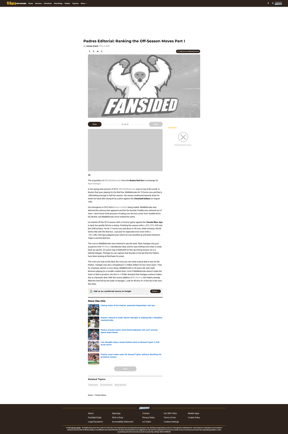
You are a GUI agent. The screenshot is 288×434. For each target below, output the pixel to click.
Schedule (48, 3)
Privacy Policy (148, 417)
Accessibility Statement (122, 422)
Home (90, 395)
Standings (58, 3)
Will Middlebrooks (112, 180)
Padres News (93, 385)
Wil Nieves (137, 277)
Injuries (75, 3)
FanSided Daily (94, 417)
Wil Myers (106, 246)
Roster (67, 3)
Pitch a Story (117, 417)
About (90, 413)
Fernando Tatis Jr (106, 385)
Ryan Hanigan (94, 183)
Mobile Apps (193, 413)
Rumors (38, 3)
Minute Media (76, 428)
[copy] (101, 51)
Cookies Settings (171, 422)
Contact (145, 413)
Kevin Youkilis (121, 207)
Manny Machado (120, 385)
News (30, 3)
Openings (116, 413)
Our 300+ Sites (170, 413)
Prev (95, 124)
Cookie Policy (194, 417)
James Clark (92, 46)
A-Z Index (146, 422)
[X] (273, 3)
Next (156, 124)
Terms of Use (170, 417)
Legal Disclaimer (95, 422)
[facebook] (268, 3)
